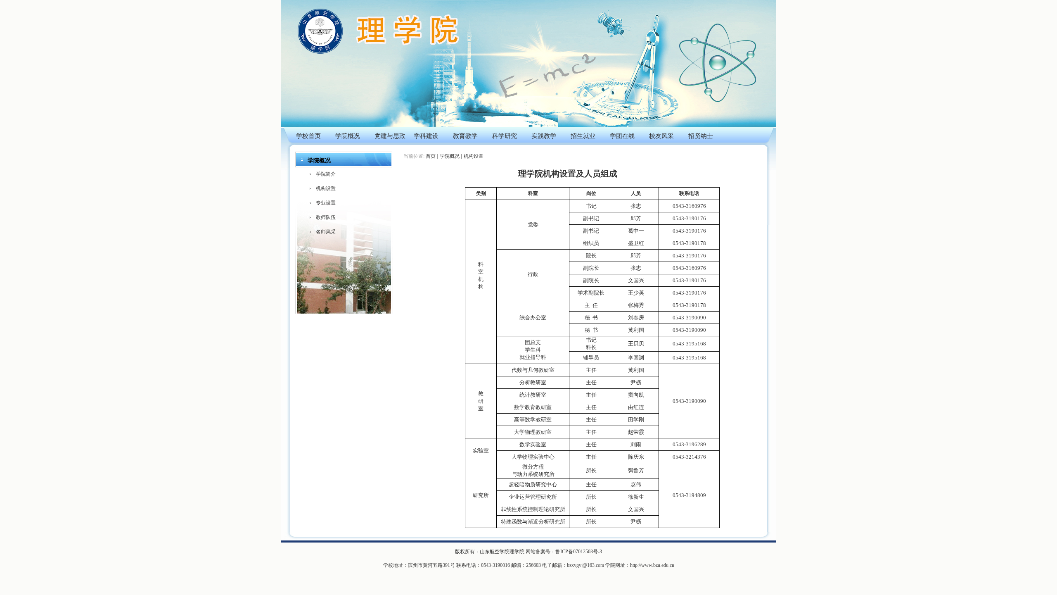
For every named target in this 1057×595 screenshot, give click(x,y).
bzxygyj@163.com (585, 565)
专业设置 (326, 203)
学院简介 (326, 174)
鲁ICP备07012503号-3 (578, 552)
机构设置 (326, 188)
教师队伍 (326, 217)
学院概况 (450, 156)
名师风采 (326, 232)
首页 (431, 156)
